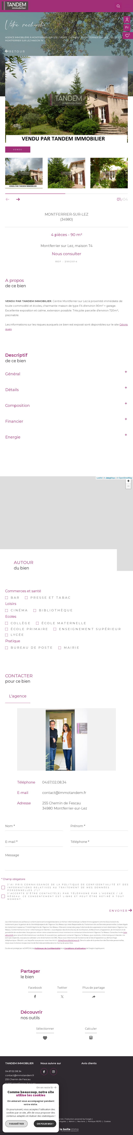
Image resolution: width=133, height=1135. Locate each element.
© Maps (109, 477)
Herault (75, 37)
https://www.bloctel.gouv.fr (68, 940)
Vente (63, 37)
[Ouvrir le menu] (127, 6)
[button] (18, 199)
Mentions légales (58, 1121)
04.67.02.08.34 (54, 782)
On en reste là (44, 1087)
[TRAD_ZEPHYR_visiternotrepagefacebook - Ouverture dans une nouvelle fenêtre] (44, 1071)
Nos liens (81, 1121)
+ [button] (128, 481)
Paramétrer (16, 1123)
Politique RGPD (94, 1121)
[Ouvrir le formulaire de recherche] (118, 6)
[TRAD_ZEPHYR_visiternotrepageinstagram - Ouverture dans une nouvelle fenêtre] (53, 1071)
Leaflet (99, 477)
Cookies (107, 1121)
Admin (72, 1121)
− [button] (128, 486)
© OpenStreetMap (124, 477)
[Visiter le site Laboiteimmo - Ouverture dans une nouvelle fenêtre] (66, 1127)
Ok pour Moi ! (45, 1123)
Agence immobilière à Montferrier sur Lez (31, 37)
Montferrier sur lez (95, 37)
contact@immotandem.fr (64, 793)
